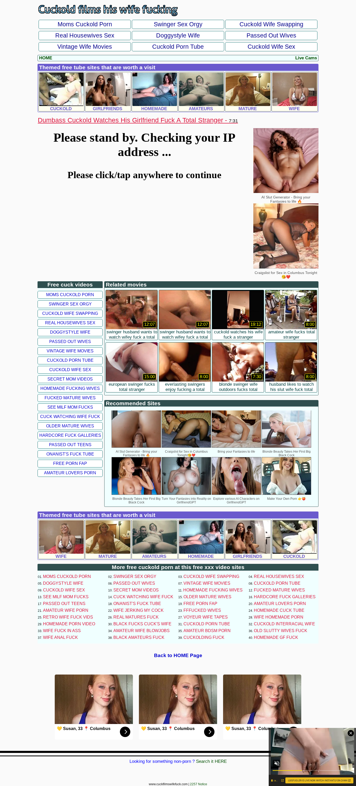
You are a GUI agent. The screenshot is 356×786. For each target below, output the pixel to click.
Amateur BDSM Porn (207, 630)
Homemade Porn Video (69, 624)
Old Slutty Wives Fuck (280, 630)
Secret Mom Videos (70, 379)
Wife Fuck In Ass (62, 630)
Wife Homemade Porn (278, 617)
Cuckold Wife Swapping (271, 24)
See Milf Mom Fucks (70, 407)
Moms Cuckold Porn (85, 24)
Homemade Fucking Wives (70, 388)
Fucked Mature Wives (70, 398)
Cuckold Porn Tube (178, 46)
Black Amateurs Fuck (138, 637)
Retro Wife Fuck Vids (68, 617)
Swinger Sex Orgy (178, 24)
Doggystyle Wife (178, 35)
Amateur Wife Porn (65, 610)
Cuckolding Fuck (203, 637)
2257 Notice (198, 784)
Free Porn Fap (70, 463)
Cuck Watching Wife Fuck (70, 416)
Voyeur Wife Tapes (205, 617)
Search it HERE (211, 761)
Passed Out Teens (70, 444)
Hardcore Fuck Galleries (70, 435)
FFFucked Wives (202, 610)
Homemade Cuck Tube (279, 610)
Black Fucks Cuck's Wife (142, 624)
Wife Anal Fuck (60, 637)
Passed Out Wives (271, 35)
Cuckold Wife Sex (271, 46)
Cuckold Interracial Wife (284, 624)
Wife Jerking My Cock (138, 610)
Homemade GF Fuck (276, 637)
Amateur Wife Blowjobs (141, 630)
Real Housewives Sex (84, 35)
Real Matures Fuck (136, 617)
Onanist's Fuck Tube (70, 454)
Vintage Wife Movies (84, 46)
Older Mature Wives (70, 426)
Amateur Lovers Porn (70, 473)
